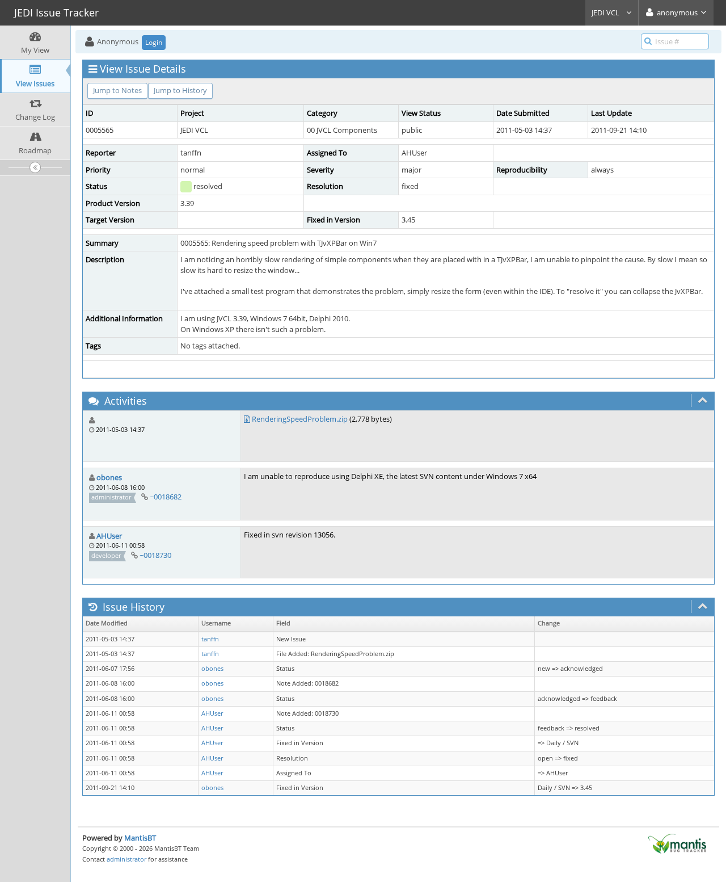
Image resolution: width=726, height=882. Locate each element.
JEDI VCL (606, 12)
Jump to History (180, 90)
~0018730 (155, 555)
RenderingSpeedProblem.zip (300, 419)
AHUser (109, 536)
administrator (126, 859)
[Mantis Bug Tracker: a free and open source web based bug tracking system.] (677, 843)
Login (153, 42)
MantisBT (140, 838)
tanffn (210, 639)
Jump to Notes (117, 90)
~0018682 (166, 497)
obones (109, 477)
